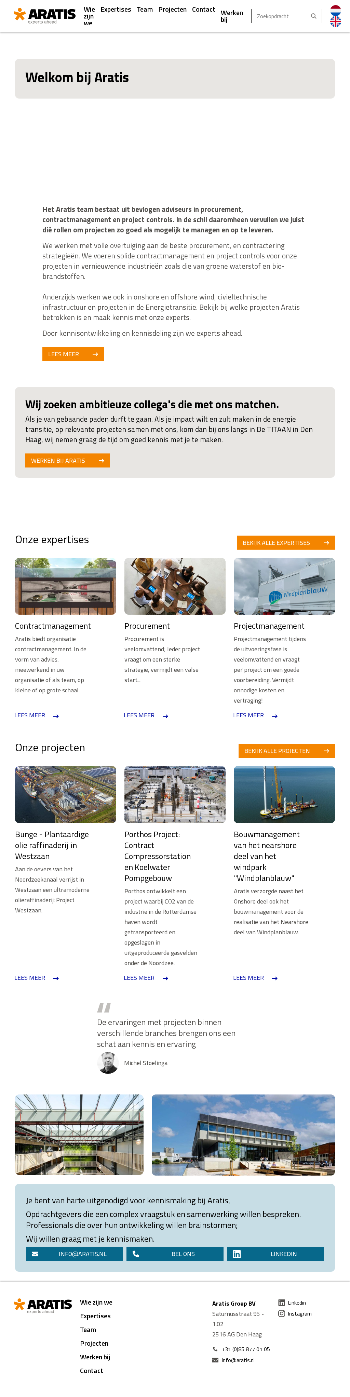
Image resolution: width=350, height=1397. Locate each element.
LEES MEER (63, 354)
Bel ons (183, 1253)
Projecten (172, 9)
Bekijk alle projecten (277, 750)
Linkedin (297, 1302)
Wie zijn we (89, 16)
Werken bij (232, 16)
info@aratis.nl (83, 1253)
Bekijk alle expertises (276, 542)
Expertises (115, 9)
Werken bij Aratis (58, 460)
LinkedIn (284, 1253)
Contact (203, 9)
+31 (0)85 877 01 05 (246, 1349)
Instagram (300, 1313)
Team (145, 9)
